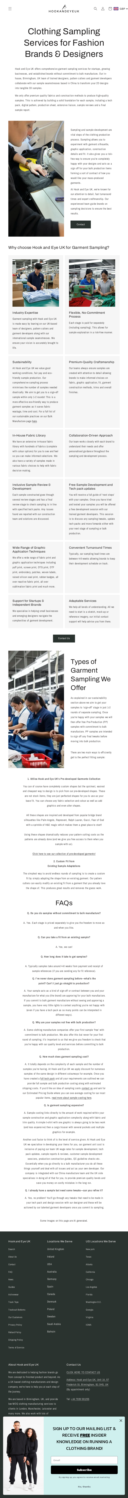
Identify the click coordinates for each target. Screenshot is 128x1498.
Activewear (13, 1294)
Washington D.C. (93, 1302)
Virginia (89, 1317)
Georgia (89, 1309)
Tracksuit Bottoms (16, 1309)
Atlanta (89, 1264)
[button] (10, 8)
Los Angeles (91, 1286)
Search (11, 1249)
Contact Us (64, 638)
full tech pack (47, 1078)
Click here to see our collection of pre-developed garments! (64, 854)
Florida (89, 1294)
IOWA (88, 1324)
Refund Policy (14, 1332)
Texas (88, 1256)
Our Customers (15, 1317)
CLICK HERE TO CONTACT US (83, 1372)
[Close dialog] (121, 1420)
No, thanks (84, 1486)
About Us (12, 1256)
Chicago (89, 1279)
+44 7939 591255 (80, 1399)
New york (90, 1249)
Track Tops (13, 1302)
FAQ (10, 1271)
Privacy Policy (15, 1324)
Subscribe (84, 1469)
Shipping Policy (15, 1339)
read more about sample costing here (71, 1098)
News (10, 1279)
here (34, 421)
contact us (87, 1088)
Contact (81, 224)
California (90, 1271)
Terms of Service (16, 1347)
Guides (11, 1286)
